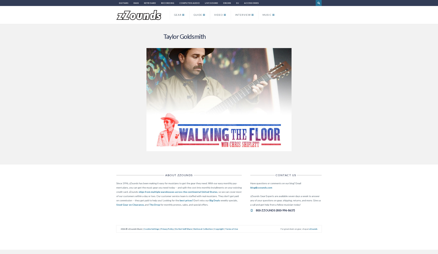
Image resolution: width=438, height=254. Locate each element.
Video (218, 14)
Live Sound (211, 3)
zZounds (313, 229)
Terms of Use (231, 229)
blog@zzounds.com (261, 187)
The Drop (154, 204)
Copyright (219, 229)
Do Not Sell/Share (183, 229)
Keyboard (150, 3)
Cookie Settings (151, 229)
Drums (227, 3)
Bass (136, 3)
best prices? (186, 200)
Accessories (251, 3)
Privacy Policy (167, 229)
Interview (243, 14)
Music (267, 14)
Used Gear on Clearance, (130, 204)
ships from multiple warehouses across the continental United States (178, 191)
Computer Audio (189, 3)
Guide (198, 14)
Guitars (123, 3)
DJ (237, 3)
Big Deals (214, 200)
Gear (178, 14)
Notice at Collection (203, 229)
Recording (167, 3)
